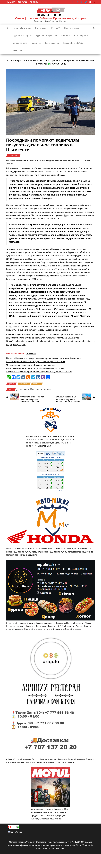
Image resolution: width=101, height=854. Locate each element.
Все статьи (22, 2)
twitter (86, 2)
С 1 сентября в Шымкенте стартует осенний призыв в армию (35, 361)
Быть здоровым (81, 36)
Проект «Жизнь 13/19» (72, 43)
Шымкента (31, 354)
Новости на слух (71, 28)
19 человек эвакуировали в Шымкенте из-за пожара (31, 365)
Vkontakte (81, 2)
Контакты (34, 2)
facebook (73, 2)
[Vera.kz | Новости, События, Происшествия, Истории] (7, 28)
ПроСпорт (65, 36)
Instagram (77, 2)
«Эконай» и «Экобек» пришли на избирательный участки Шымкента (39, 372)
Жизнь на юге (41, 28)
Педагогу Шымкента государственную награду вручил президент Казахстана (43, 358)
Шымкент (45, 389)
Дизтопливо (23, 389)
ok (90, 2)
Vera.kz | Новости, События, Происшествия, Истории (50, 18)
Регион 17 (55, 28)
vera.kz (9, 164)
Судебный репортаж (22, 36)
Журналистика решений (46, 36)
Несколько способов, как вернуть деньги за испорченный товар (32, 399)
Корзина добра (52, 43)
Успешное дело (20, 43)
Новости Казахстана (22, 28)
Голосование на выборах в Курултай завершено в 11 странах (35, 368)
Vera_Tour (17, 50)
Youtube (95, 2)
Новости (34, 389)
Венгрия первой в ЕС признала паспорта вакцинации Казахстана (68, 399)
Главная (11, 2)
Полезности (36, 43)
